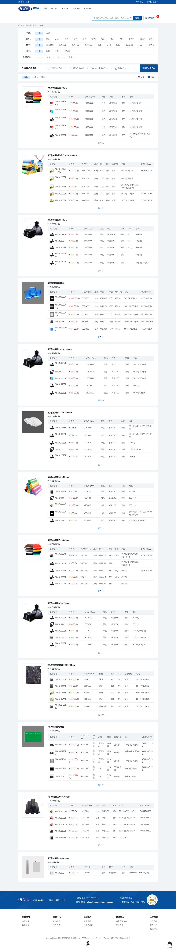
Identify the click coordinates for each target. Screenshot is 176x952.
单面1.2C (88, 45)
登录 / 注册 (25, 2)
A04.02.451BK (61, 838)
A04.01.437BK (61, 618)
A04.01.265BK (61, 194)
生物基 (67, 51)
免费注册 (25, 921)
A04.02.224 (59, 624)
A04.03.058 (59, 322)
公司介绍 (153, 921)
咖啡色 (142, 39)
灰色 (66, 39)
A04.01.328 (59, 777)
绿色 (103, 39)
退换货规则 (88, 925)
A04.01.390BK (61, 584)
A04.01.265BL (60, 200)
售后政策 (87, 921)
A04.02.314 (59, 450)
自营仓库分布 (121, 921)
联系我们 (76, 8)
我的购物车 (151, 18)
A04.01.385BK (61, 577)
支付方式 (56, 925)
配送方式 (119, 925)
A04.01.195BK (61, 563)
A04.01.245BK (61, 699)
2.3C (140, 45)
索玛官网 (87, 8)
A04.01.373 (59, 241)
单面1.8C (75, 45)
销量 (42, 77)
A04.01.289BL (60, 818)
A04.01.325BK (61, 631)
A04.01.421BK (61, 443)
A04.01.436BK (61, 378)
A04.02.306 (59, 498)
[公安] (88, 943)
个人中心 (139, 2)
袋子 (34, 25)
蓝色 (75, 39)
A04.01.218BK (61, 831)
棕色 (112, 39)
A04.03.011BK (60, 769)
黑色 (48, 39)
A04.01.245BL (60, 693)
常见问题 (25, 925)
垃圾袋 (40, 25)
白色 (57, 39)
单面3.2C (129, 45)
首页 (22, 25)
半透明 (131, 39)
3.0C (109, 45)
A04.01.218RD (61, 811)
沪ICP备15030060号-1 (121, 938)
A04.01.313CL (60, 680)
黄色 (94, 39)
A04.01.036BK (61, 135)
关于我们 (54, 8)
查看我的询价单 (148, 68)
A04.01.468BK (61, 492)
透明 (121, 39)
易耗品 (28, 25)
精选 (45, 8)
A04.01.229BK (61, 393)
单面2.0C (49, 45)
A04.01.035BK (61, 428)
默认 (26, 77)
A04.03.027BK (61, 745)
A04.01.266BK (61, 686)
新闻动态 (65, 8)
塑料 (48, 51)
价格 (34, 77)
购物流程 (56, 921)
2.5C (99, 45)
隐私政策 (153, 929)
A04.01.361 (59, 638)
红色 (84, 39)
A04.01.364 (59, 521)
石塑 (57, 51)
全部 (39, 33)
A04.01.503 (59, 873)
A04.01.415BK (61, 571)
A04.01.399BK (61, 234)
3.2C (118, 45)
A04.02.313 (59, 372)
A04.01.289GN (61, 824)
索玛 (48, 33)
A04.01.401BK (61, 248)
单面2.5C (62, 45)
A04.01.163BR (61, 187)
